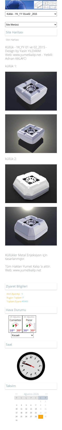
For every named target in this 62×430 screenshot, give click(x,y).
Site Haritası (12, 39)
